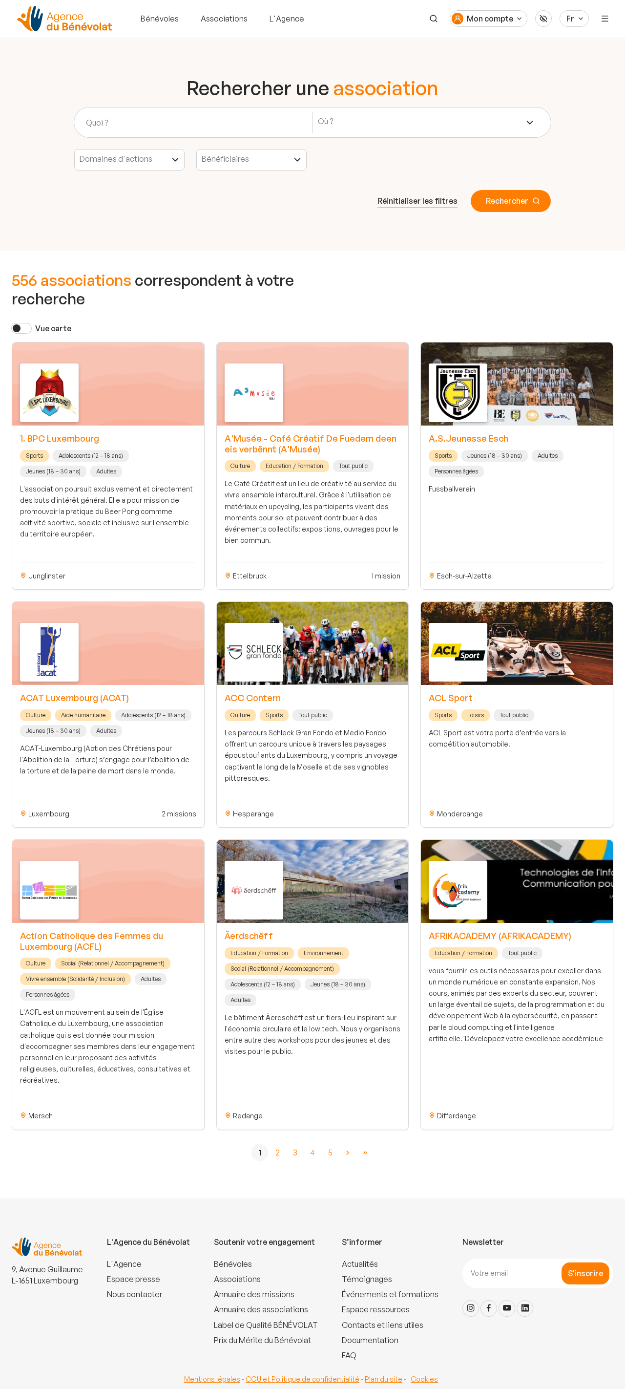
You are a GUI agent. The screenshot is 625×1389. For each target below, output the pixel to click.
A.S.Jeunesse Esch (468, 438)
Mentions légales (212, 1379)
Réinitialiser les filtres (417, 201)
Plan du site (383, 1379)
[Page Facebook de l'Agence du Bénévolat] (488, 1308)
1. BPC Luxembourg (59, 438)
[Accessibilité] (543, 18)
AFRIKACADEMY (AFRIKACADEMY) (500, 935)
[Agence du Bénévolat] (63, 18)
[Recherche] (433, 18)
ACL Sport (451, 697)
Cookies (424, 1379)
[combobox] (426, 122)
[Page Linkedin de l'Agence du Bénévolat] (525, 1308)
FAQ (349, 1355)
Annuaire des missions (254, 1294)
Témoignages (367, 1279)
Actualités (360, 1264)
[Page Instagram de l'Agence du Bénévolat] (470, 1308)
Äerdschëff (249, 935)
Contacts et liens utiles (382, 1325)
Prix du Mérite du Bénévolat (262, 1340)
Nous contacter (134, 1294)
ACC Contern (253, 697)
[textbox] (329, 121)
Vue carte (53, 328)
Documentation (370, 1340)
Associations (224, 18)
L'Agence (287, 18)
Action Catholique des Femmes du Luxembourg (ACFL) (91, 941)
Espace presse (133, 1279)
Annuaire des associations (261, 1309)
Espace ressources (376, 1309)
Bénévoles (160, 18)
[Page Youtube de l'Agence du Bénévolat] (507, 1308)
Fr (570, 18)
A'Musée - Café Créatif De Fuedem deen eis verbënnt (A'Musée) (310, 443)
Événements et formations (390, 1294)
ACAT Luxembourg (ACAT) (74, 697)
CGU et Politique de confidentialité (302, 1379)
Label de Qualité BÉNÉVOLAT (266, 1325)
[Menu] (605, 18)
